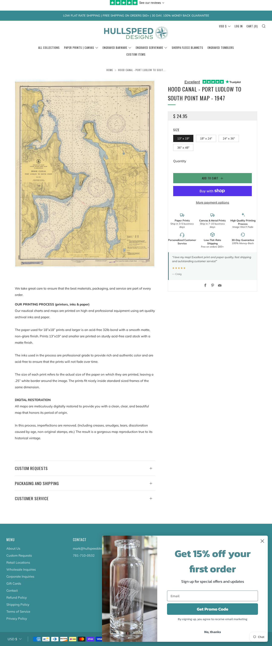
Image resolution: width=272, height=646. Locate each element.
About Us (13, 548)
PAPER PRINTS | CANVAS (79, 47)
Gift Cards (13, 583)
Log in (239, 26)
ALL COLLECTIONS (49, 47)
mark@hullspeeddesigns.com (94, 548)
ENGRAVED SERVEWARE (149, 47)
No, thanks (212, 631)
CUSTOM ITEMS (136, 54)
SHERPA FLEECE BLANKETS (187, 47)
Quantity (179, 161)
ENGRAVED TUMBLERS (221, 47)
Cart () (252, 26)
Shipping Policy (17, 604)
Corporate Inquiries (20, 576)
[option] (85, 173)
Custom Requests (19, 555)
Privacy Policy (16, 618)
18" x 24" (206, 138)
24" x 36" (229, 138)
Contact (12, 590)
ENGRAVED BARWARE (115, 47)
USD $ (223, 26)
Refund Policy (16, 597)
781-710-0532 (84, 555)
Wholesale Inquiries (21, 569)
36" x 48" (183, 147)
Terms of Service (18, 611)
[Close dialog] (262, 541)
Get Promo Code (212, 609)
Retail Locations (18, 562)
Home (109, 70)
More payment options (212, 202)
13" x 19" (183, 138)
